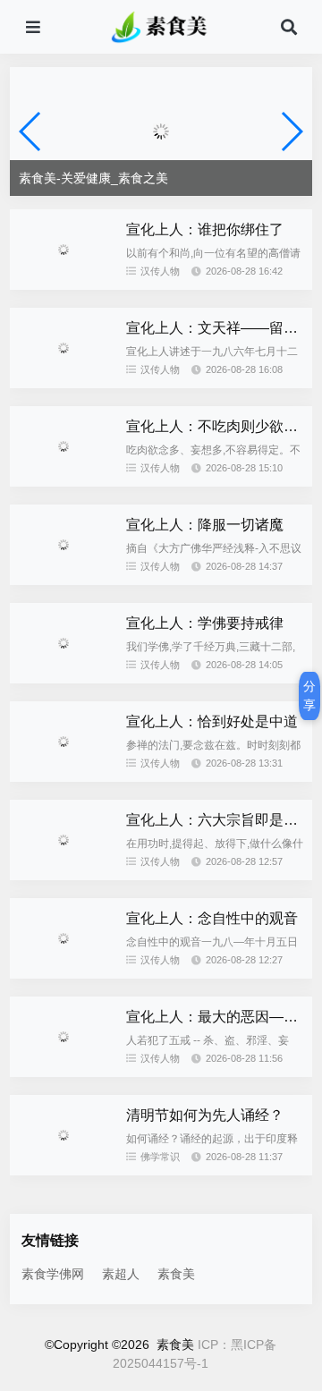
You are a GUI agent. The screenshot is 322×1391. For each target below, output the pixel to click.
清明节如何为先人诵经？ (205, 1115)
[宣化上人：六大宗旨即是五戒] (63, 876)
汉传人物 (160, 271)
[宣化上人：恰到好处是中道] (63, 777)
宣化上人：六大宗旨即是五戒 (219, 819)
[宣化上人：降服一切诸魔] (63, 580)
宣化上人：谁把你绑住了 (205, 229)
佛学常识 (160, 1156)
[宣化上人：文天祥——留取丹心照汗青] (63, 384)
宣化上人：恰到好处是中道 (212, 721)
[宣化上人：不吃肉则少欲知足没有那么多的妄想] (63, 482)
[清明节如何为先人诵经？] (63, 1171)
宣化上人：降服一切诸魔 (205, 524)
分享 (309, 695)
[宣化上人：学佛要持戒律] (63, 679)
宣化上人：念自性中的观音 (212, 918)
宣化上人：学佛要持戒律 (205, 623)
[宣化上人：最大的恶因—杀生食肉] (63, 1072)
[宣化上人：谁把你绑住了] (63, 285)
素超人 (121, 1274)
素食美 (176, 1274)
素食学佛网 (52, 1274)
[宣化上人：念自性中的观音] (63, 974)
